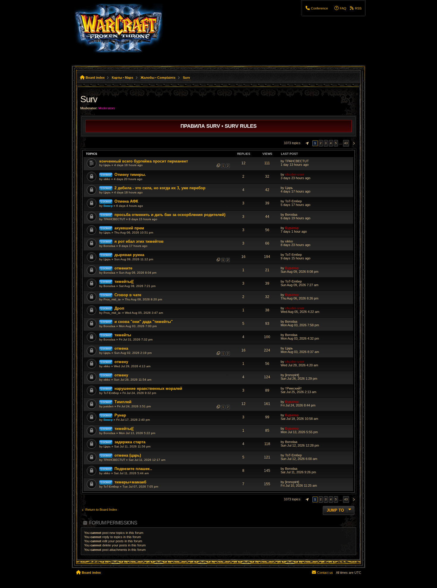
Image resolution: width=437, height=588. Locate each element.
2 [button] (321, 143)
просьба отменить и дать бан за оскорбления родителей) (169, 214)
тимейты (122, 335)
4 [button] (331, 143)
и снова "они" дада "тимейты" (143, 321)
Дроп (119, 308)
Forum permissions (113, 522)
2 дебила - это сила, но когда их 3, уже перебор (159, 188)
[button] (306, 143)
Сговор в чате (127, 295)
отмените (123, 268)
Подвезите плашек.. (133, 468)
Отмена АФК (126, 201)
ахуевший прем (129, 228)
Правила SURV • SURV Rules (218, 126)
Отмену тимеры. (130, 174)
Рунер (120, 415)
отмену (121, 362)
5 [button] (336, 143)
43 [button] (346, 143)
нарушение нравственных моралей (148, 388)
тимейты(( (123, 281)
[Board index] (122, 31)
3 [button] (326, 143)
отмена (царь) (127, 455)
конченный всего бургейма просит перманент (143, 161)
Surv (88, 99)
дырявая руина (129, 255)
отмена (121, 348)
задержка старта (129, 442)
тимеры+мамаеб (130, 482)
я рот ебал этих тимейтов (139, 241)
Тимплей (122, 402)
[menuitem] (316, 8)
